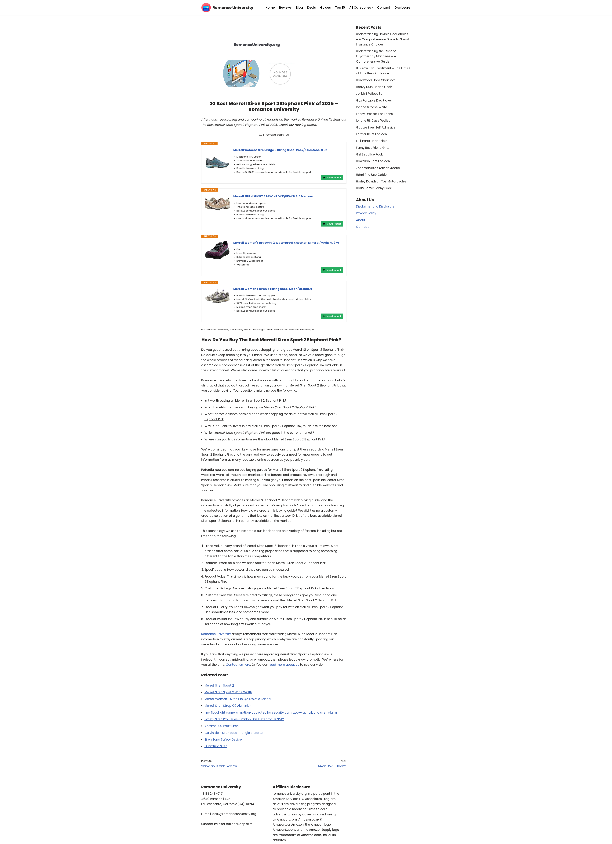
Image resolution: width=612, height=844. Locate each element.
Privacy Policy (366, 213)
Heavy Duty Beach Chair (374, 87)
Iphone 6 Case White (371, 107)
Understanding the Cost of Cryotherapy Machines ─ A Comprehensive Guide (376, 56)
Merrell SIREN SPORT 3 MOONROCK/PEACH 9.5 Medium (273, 196)
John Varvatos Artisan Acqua (378, 168)
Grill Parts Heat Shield (371, 141)
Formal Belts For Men (371, 134)
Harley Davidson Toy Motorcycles (381, 181)
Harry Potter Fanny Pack (373, 188)
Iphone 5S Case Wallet (373, 120)
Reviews (285, 7)
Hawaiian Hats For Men (373, 161)
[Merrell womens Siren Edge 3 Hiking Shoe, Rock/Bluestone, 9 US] (217, 160)
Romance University (216, 634)
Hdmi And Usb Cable (371, 175)
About (360, 220)
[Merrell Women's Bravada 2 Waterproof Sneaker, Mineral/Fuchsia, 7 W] (217, 250)
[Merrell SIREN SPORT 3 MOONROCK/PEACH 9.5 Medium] (217, 203)
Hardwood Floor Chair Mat (376, 80)
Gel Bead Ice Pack (369, 154)
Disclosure (402, 7)
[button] (372, 7)
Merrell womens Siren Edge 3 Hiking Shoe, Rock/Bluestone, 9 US (280, 150)
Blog (299, 7)
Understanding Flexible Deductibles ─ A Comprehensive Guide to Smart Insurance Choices (382, 39)
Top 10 (340, 7)
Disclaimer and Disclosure (375, 206)
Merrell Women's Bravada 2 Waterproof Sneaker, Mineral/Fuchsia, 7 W (286, 243)
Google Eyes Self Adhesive (375, 127)
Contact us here (238, 664)
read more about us (284, 664)
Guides (325, 7)
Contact (383, 7)
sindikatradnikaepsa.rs (235, 824)
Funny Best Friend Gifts (372, 148)
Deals (311, 7)
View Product (334, 177)
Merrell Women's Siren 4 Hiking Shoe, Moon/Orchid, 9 (272, 289)
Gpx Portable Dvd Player (374, 100)
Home (270, 7)
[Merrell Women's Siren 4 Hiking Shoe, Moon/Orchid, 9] (217, 296)
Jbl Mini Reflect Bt (369, 93)
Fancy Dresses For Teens (374, 114)
